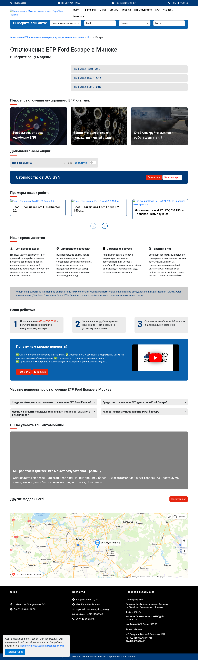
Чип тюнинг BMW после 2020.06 (141, 624)
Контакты (78, 16)
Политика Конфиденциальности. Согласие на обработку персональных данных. (147, 605)
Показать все (178, 499)
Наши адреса (20, 3)
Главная (126, 9)
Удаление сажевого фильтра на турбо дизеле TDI (145, 618)
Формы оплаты (133, 612)
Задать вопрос (172, 177)
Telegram (41, 372)
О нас (103, 9)
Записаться (154, 177)
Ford (89, 37)
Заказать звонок (134, 629)
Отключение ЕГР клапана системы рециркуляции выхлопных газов (47, 37)
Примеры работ (143, 9)
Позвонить (24, 372)
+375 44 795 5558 (46, 321)
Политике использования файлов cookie (42, 645)
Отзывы (114, 9)
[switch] (93, 162)
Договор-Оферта (134, 599)
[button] (105, 226)
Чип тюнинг (90, 9)
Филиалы (168, 9)
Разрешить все (15, 652)
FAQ (157, 9)
